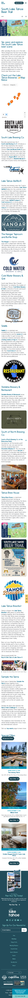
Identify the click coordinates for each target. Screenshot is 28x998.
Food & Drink (14, 948)
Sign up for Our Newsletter (14, 925)
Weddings (14, 938)
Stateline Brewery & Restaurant (10, 394)
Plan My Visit (14, 962)
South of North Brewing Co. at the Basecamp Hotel (12, 440)
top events (10, 728)
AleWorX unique (14, 200)
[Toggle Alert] (26, 596)
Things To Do (14, 942)
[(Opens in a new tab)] (14, 558)
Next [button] (24, 930)
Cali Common (5, 202)
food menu (10, 351)
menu (3, 208)
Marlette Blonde (19, 159)
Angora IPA (12, 157)
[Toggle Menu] (26, 3)
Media (14, 958)
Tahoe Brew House (7, 497)
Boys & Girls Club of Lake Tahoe (11, 657)
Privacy (6, 992)
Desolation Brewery (7, 449)
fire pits (20, 450)
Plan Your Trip (13, 904)
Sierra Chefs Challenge (8, 707)
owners (19, 334)
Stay (14, 935)
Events (14, 955)
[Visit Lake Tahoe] (3, 2)
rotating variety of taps (8, 340)
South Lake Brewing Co (8, 144)
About (14, 965)
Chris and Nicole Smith (13, 149)
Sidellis (3, 330)
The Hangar (5, 242)
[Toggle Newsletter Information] (26, 601)
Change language (5, 974)
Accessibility (20, 992)
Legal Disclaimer (12, 992)
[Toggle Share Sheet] (26, 598)
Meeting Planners (14, 945)
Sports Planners (14, 952)
